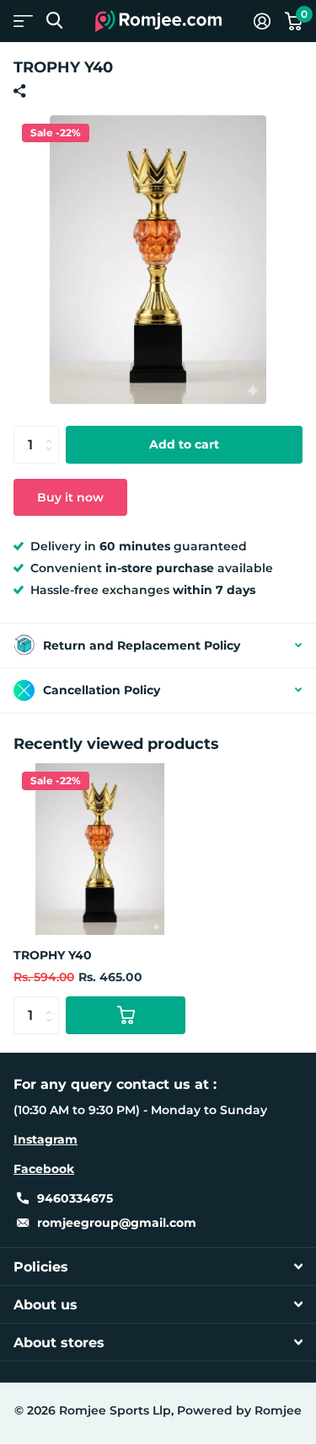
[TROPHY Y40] (99, 849)
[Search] (54, 21)
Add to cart (184, 444)
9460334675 (75, 1198)
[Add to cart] (125, 1015)
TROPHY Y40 (52, 955)
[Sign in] (261, 21)
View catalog (23, 20)
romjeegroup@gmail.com (116, 1222)
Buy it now (70, 497)
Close (158, 1266)
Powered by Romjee (239, 1410)
